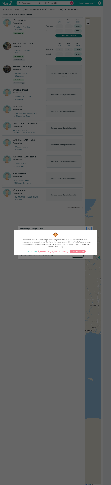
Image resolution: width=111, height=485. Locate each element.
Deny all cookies (60, 251)
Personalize (44, 251)
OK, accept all (78, 251)
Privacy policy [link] (32, 251)
